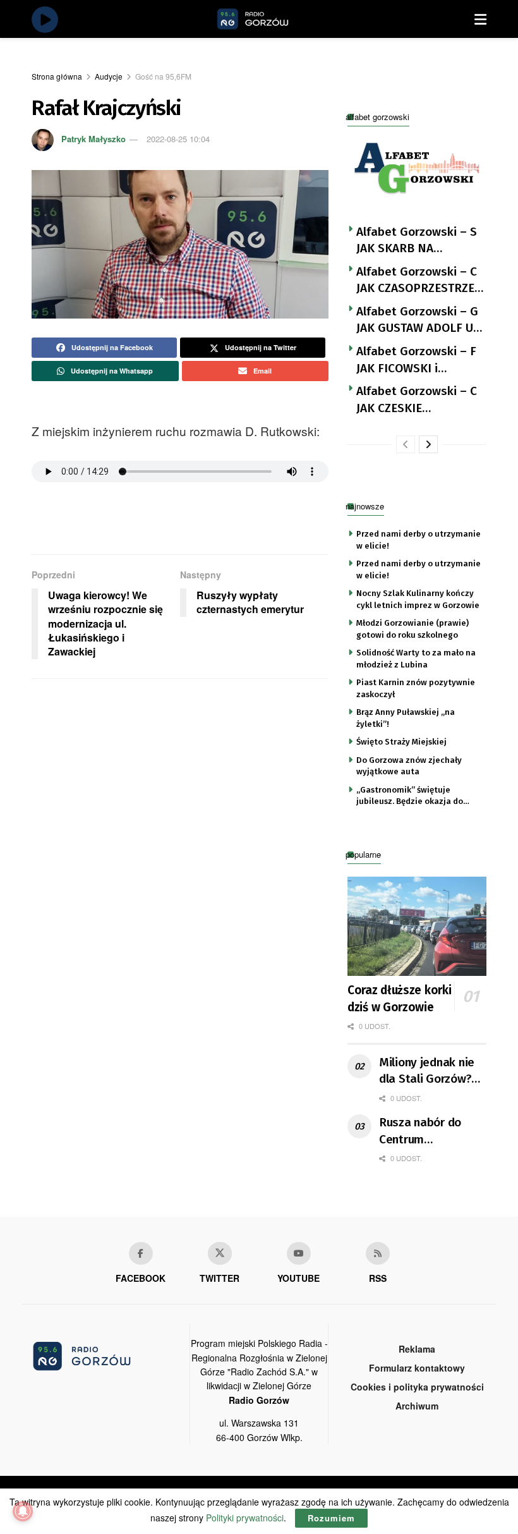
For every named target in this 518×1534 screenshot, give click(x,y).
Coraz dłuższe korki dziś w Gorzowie (399, 998)
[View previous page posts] (405, 444)
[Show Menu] (480, 19)
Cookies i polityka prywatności (417, 1386)
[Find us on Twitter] (220, 1253)
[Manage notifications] (23, 1511)
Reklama (417, 1348)
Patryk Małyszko (93, 139)
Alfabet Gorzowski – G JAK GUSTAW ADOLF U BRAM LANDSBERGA (417, 320)
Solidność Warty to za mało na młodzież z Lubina (416, 658)
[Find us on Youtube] (299, 1253)
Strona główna (57, 76)
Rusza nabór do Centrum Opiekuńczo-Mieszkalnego (420, 1131)
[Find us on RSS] (378, 1253)
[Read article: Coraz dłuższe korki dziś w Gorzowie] (416, 926)
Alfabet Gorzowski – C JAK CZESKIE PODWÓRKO (416, 400)
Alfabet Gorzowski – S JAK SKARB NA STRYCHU (416, 240)
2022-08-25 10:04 (178, 139)
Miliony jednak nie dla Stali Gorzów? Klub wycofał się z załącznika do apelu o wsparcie (431, 1071)
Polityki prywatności (245, 1517)
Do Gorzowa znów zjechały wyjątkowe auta (409, 765)
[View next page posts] (428, 444)
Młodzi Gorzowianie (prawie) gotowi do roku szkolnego (412, 628)
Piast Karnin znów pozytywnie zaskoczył (415, 688)
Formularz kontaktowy (417, 1367)
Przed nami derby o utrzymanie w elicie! (418, 539)
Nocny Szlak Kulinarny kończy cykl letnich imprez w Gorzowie (417, 598)
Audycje (109, 76)
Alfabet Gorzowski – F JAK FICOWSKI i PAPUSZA (416, 360)
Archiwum (416, 1405)
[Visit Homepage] (267, 19)
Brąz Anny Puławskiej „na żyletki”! (405, 717)
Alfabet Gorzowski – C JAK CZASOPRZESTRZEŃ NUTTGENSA (419, 280)
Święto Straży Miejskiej (401, 741)
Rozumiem (331, 1518)
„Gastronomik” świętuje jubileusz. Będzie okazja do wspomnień (409, 796)
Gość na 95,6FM (163, 76)
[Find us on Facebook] (141, 1253)
